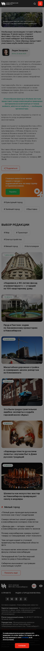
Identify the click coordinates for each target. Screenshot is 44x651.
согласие (25, 637)
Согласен (22, 646)
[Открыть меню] (40, 3)
